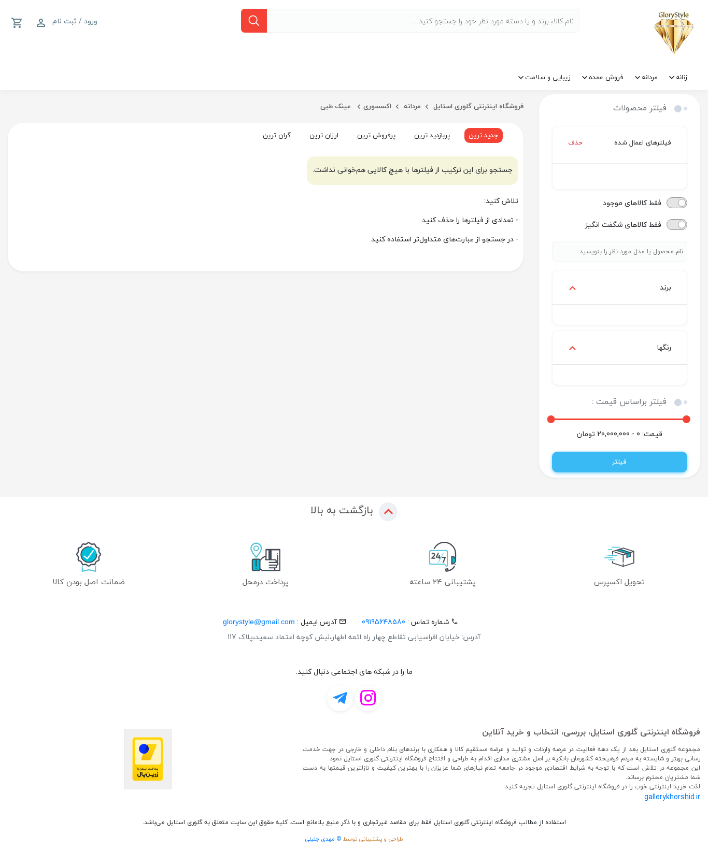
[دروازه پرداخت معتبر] (148, 759)
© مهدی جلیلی (323, 839)
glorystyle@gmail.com (259, 621)
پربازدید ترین (432, 135)
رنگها (664, 347)
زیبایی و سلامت (548, 77)
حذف (575, 143)
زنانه (681, 77)
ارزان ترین (323, 135)
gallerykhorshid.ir (672, 796)
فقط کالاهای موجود (632, 202)
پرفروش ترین (376, 135)
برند (665, 287)
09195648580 (383, 621)
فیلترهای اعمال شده (620, 142)
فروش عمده (606, 77)
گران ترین (277, 135)
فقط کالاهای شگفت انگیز (623, 224)
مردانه (650, 77)
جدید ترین (484, 135)
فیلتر (619, 461)
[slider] (686, 419)
